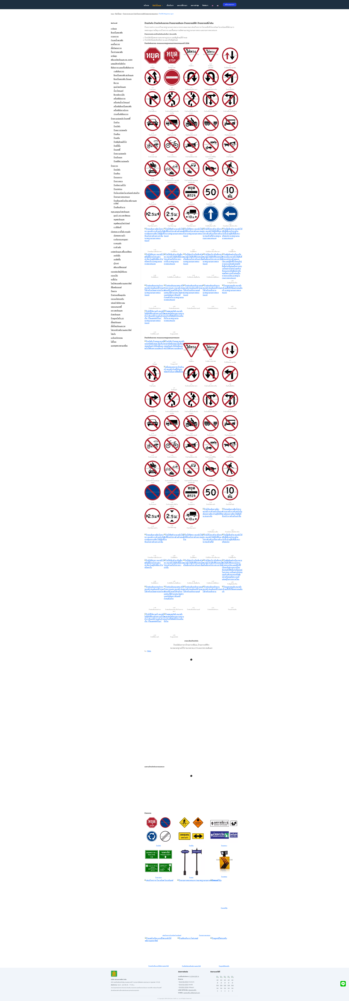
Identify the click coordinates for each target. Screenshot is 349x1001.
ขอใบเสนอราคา (229, 4)
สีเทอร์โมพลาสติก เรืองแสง (123, 79)
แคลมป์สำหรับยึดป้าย (118, 64)
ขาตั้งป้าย (114, 279)
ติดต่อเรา (205, 5)
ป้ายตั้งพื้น (117, 146)
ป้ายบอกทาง (118, 177)
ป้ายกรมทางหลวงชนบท (122, 197)
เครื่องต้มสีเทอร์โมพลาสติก (123, 106)
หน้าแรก (146, 5)
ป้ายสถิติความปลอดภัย (121, 161)
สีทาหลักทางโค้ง (119, 95)
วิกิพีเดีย (149, 651)
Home (112, 14)
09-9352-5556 (183, 987)
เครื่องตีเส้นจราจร (120, 98)
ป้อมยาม (114, 291)
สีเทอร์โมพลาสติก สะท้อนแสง (123, 75)
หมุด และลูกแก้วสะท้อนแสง (120, 212)
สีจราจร (116, 83)
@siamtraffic (192, 990)
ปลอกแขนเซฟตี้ (116, 307)
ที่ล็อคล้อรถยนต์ (116, 287)
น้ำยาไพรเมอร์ (118, 91)
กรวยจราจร (115, 36)
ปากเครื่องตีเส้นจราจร (121, 114)
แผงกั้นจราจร (115, 44)
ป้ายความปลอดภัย (120, 154)
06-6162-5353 (183, 985)
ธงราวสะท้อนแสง (117, 311)
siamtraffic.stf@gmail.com (191, 993)
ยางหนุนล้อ (117, 243)
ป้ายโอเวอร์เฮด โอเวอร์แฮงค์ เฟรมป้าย (126, 193)
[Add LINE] (343, 984)
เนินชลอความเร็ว (119, 235)
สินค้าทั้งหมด (157, 5)
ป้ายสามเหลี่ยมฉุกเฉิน (118, 295)
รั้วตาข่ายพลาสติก (117, 52)
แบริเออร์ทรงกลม (117, 338)
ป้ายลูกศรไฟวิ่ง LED (117, 318)
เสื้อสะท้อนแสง (116, 322)
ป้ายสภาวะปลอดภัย (120, 130)
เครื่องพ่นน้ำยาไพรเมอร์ (122, 102)
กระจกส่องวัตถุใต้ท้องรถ (119, 272)
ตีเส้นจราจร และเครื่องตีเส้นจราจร (122, 68)
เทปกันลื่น (117, 255)
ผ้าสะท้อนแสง (115, 314)
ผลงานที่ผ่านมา (182, 5)
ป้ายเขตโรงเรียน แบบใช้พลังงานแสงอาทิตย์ (158, 966)
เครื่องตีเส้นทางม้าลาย (121, 110)
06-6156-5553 (183, 982)
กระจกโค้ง (114, 276)
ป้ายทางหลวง (118, 181)
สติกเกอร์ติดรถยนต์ (120, 267)
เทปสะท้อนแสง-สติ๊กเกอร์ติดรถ (121, 252)
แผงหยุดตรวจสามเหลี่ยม (119, 346)
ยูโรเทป (116, 263)
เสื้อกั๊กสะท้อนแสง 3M (118, 326)
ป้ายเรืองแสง (118, 157)
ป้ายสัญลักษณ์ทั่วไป (120, 142)
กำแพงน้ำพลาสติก (117, 40)
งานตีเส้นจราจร (119, 71)
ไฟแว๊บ (113, 334)
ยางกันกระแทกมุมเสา (121, 239)
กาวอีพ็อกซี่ (117, 227)
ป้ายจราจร (114, 166)
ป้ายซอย (191, 877)
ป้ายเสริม (117, 138)
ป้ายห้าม (116, 122)
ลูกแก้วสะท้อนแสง (120, 87)
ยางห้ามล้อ (117, 247)
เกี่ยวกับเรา (170, 5)
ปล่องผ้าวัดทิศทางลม (118, 303)
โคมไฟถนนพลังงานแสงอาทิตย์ (121, 283)
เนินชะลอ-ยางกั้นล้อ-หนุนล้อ (120, 232)
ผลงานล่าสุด (195, 5)
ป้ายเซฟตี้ (117, 150)
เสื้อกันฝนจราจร (116, 48)
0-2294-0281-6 (194, 976)
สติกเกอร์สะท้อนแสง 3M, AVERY (122, 60)
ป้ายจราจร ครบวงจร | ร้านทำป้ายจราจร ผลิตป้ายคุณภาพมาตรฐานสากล (140, 14)
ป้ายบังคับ (117, 126)
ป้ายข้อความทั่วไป (120, 185)
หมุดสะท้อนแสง (119, 219)
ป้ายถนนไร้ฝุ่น (224, 908)
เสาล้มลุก (114, 56)
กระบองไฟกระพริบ (117, 299)
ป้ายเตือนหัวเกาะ (119, 207)
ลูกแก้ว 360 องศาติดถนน (122, 215)
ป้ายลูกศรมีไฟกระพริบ (224, 966)
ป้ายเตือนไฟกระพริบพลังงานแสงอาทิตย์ (191, 966)
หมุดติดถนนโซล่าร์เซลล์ (122, 223)
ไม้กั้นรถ (113, 342)
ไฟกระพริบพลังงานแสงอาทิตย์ (121, 330)
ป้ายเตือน (117, 134)
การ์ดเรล (114, 29)
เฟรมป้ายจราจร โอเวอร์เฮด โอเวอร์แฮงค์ (172, 935)
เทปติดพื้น (117, 259)
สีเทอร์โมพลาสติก (117, 33)
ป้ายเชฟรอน (118, 189)
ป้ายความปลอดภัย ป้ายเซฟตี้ (120, 119)
